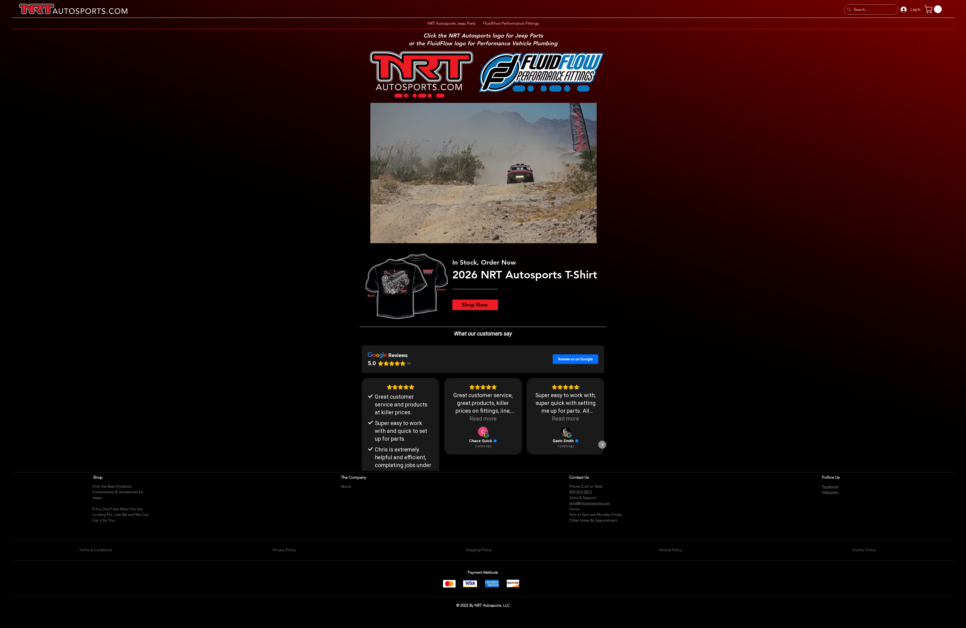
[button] (934, 9)
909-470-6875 (580, 491)
